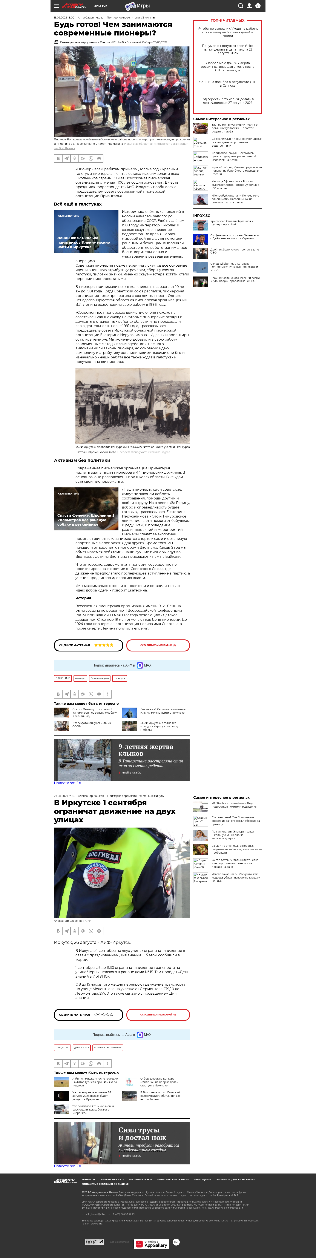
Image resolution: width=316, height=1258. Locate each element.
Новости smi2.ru (68, 783)
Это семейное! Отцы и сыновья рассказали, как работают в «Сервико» (93, 1109)
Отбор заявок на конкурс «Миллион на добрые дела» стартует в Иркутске (159, 1082)
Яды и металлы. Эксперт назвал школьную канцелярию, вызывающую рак (233, 835)
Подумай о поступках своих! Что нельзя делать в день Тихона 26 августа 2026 (227, 49)
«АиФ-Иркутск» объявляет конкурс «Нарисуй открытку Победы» (159, 726)
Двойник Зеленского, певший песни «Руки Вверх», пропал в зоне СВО (235, 279)
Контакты (88, 1179)
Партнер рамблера (119, 1242)
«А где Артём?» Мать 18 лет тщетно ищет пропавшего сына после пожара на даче (235, 863)
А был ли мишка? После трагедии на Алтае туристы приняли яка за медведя (95, 1082)
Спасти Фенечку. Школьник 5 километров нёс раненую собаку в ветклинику (94, 713)
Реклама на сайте (112, 1179)
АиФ (88, 920)
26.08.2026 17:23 (64, 795)
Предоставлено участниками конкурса (143, 452)
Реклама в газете (140, 1179)
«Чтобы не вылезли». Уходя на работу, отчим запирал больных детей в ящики (228, 32)
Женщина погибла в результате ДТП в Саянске (228, 84)
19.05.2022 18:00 (64, 17)
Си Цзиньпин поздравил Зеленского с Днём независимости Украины (235, 237)
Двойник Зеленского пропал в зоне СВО (234, 251)
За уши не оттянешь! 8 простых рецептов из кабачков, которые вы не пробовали (237, 849)
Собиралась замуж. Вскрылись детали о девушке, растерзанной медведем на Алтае (234, 156)
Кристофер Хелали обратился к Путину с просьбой (231, 223)
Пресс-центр (202, 1179)
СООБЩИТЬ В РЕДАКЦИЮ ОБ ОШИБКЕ (105, 1184)
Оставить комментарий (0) (158, 645)
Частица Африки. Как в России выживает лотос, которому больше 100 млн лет (235, 185)
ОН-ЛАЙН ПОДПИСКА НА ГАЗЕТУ (235, 1179)
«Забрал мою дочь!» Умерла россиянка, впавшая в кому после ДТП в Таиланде (228, 66)
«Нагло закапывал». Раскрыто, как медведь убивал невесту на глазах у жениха (236, 877)
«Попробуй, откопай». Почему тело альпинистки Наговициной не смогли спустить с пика (235, 199)
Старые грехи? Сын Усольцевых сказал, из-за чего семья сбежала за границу (236, 821)
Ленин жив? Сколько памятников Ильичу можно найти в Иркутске (163, 711)
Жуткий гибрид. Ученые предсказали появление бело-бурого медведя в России (237, 171)
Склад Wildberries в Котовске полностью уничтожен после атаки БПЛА (234, 266)
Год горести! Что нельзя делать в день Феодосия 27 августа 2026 (228, 101)
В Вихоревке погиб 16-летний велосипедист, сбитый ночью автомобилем (160, 1096)
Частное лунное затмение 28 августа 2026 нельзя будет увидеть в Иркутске (91, 1096)
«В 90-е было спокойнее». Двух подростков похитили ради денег (234, 805)
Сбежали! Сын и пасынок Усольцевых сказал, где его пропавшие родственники (237, 142)
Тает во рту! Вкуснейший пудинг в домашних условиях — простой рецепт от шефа (235, 128)
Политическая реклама (173, 1179)
